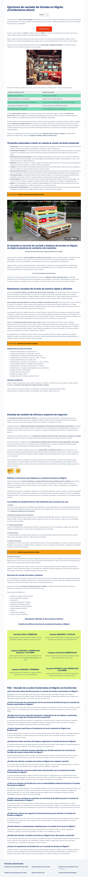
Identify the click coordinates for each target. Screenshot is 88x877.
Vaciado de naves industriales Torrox (69, 866)
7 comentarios (62, 868)
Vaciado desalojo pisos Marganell (67, 872)
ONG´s (69, 464)
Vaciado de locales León (37, 872)
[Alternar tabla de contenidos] (46, 15)
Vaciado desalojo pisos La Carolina (40, 866)
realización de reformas (31, 657)
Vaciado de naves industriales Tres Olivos (15, 872)
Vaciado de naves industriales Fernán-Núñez (16, 866)
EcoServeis (10, 694)
